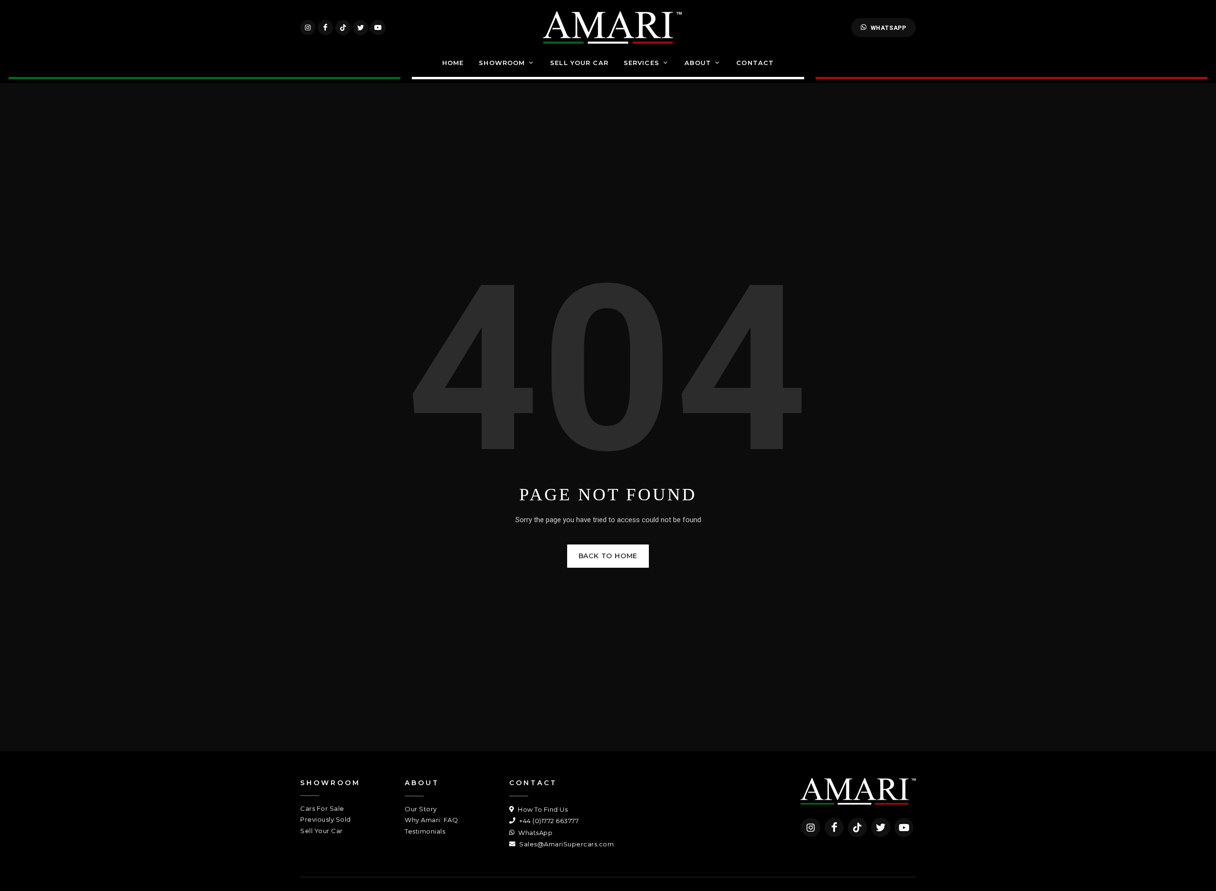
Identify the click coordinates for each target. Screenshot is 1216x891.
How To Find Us (542, 809)
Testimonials (425, 831)
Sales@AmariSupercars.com (566, 844)
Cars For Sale (322, 808)
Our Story (421, 809)
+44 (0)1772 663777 (548, 821)
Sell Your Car (321, 831)
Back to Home (608, 556)
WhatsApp (888, 27)
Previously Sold (325, 819)
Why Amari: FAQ (431, 820)
